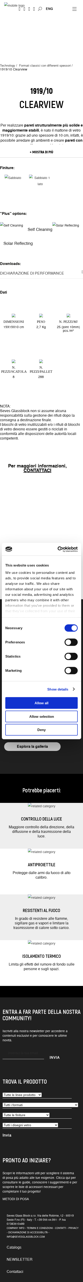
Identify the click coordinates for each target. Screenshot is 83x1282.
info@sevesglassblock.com (26, 1236)
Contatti (60, 1228)
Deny (41, 730)
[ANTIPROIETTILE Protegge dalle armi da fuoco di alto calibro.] (41, 851)
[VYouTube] (29, 9)
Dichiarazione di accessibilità (28, 1232)
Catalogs (14, 1247)
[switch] (71, 642)
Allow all (41, 703)
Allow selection (41, 716)
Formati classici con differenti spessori (45, 65)
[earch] (41, 8)
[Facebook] (19, 9)
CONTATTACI (37, 470)
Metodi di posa (16, 1198)
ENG (49, 8)
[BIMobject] (34, 9)
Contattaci (15, 1271)
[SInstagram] (24, 9)
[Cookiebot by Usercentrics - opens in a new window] (58, 549)
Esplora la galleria (32, 746)
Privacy (73, 1228)
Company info (15, 1228)
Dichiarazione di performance (32, 273)
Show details (57, 689)
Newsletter (20, 1259)
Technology (7, 65)
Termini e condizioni (40, 1228)
